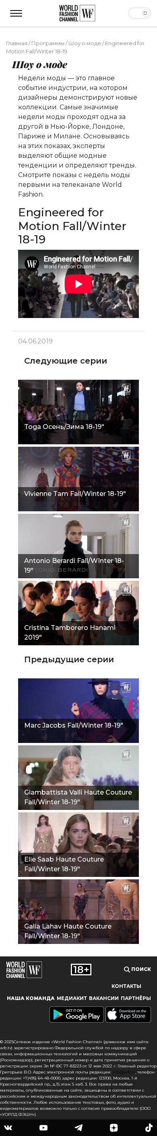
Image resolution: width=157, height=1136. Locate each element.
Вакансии (104, 998)
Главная (16, 43)
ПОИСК (140, 969)
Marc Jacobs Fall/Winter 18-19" (73, 725)
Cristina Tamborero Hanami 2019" (70, 632)
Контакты (126, 986)
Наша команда (31, 998)
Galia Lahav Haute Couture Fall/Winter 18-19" (68, 931)
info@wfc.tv (123, 1072)
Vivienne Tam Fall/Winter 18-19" (75, 494)
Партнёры (136, 998)
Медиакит (72, 998)
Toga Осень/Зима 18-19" (64, 427)
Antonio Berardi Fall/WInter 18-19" (74, 565)
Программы (47, 43)
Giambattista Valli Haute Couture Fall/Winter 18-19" (78, 797)
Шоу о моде (84, 43)
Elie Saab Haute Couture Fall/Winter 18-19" (64, 864)
